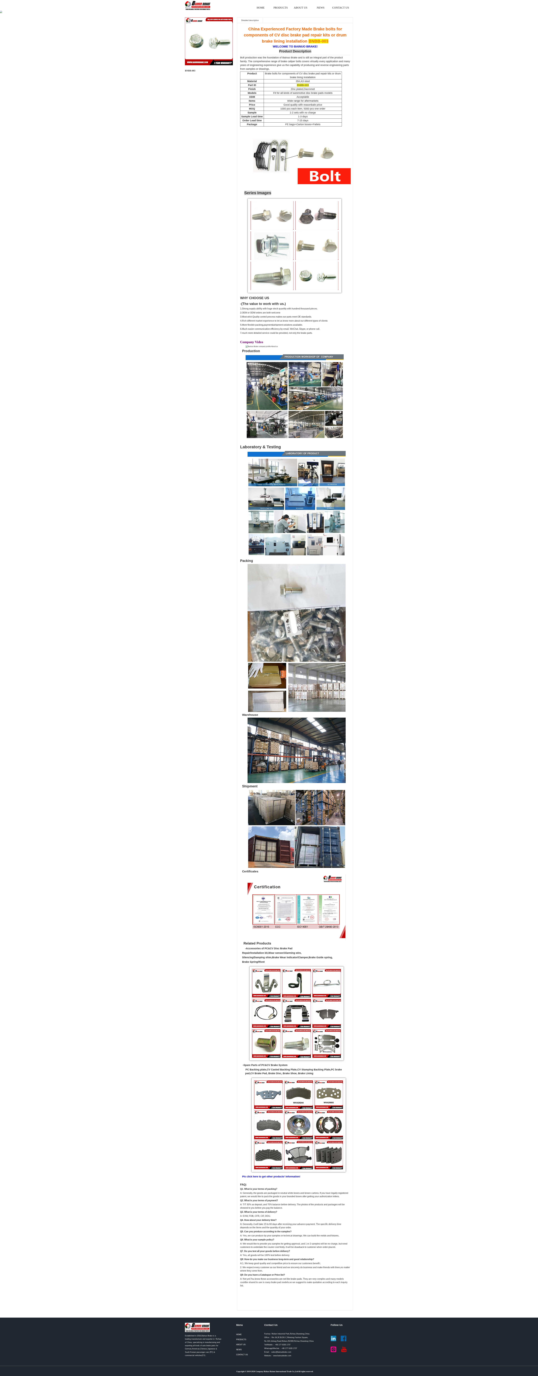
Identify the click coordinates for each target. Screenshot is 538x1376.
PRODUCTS (280, 7)
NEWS (320, 7)
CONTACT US (340, 7)
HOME (261, 7)
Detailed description (250, 20)
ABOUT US (300, 7)
